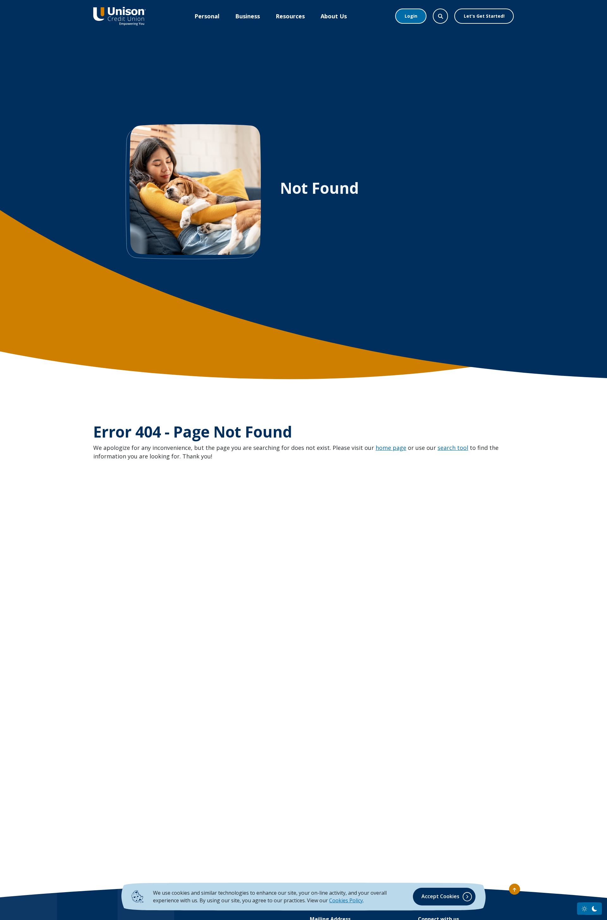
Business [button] (247, 16)
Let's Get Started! (484, 16)
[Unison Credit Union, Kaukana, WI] (119, 16)
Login (411, 16)
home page (391, 447)
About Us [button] (334, 16)
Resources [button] (290, 16)
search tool (453, 447)
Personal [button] (206, 16)
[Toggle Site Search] (440, 16)
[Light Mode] (584, 909)
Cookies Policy (346, 900)
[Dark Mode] (594, 909)
